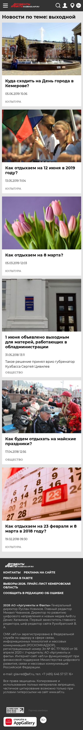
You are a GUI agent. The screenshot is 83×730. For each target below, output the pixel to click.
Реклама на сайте (39, 572)
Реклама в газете (18, 578)
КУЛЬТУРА (13, 101)
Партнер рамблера (38, 710)
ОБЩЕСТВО (14, 372)
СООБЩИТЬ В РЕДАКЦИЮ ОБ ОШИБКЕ (33, 593)
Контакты (12, 572)
